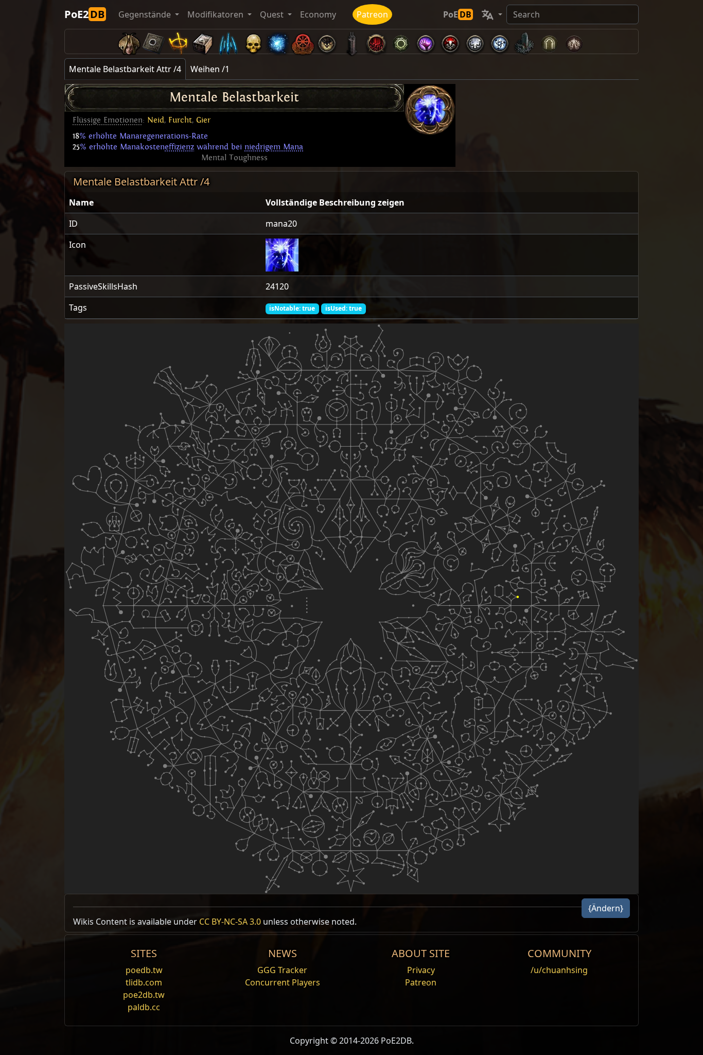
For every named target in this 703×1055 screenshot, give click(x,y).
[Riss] (425, 41)
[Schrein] (178, 41)
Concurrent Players (282, 982)
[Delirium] (475, 41)
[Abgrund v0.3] (401, 41)
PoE (457, 14)
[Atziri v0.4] (129, 41)
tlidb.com (144, 982)
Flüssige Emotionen (108, 120)
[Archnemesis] (252, 41)
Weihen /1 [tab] (210, 69)
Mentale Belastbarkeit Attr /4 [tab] (125, 69)
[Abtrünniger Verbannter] (302, 41)
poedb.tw (144, 970)
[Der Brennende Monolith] (524, 41)
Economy (318, 14)
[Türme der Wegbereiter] (351, 41)
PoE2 (84, 14)
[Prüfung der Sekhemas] (549, 41)
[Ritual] (450, 41)
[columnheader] (163, 202)
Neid (155, 120)
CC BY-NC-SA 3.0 (230, 921)
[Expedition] (499, 41)
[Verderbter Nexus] (376, 41)
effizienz (179, 146)
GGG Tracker (282, 970)
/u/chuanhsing (559, 970)
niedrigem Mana (273, 146)
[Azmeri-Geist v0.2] (277, 41)
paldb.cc (144, 1007)
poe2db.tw (144, 994)
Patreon (372, 14)
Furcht (180, 120)
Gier (203, 120)
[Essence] (228, 41)
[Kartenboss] (326, 41)
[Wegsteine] (154, 41)
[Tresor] (203, 41)
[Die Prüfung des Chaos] (573, 41)
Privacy (421, 970)
